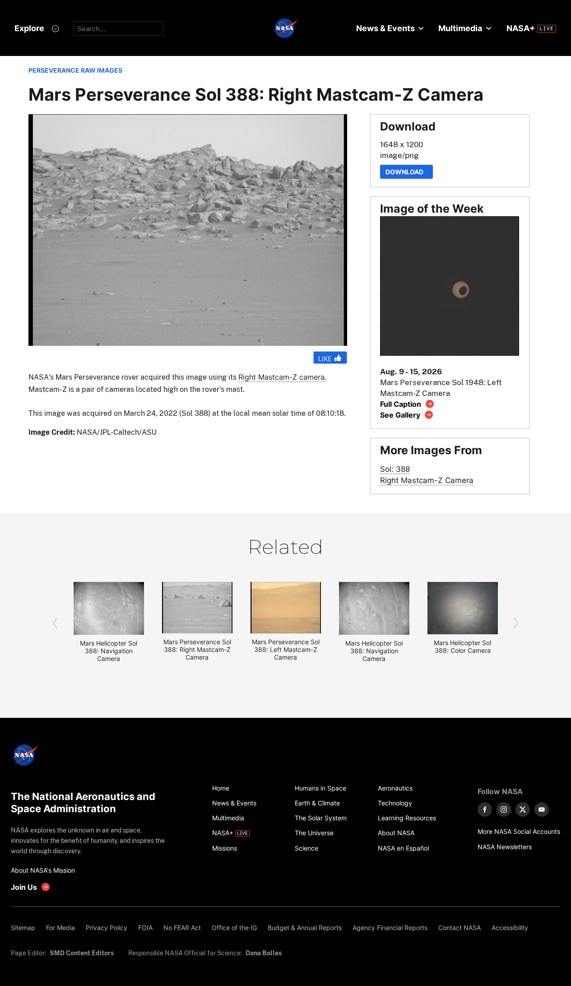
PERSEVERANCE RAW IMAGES (75, 70)
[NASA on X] (522, 809)
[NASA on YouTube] (541, 809)
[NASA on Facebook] (485, 809)
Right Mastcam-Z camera (281, 376)
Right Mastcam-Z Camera (427, 480)
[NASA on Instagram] (504, 809)
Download (406, 172)
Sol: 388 (395, 469)
